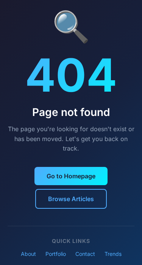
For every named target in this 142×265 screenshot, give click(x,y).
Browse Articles (71, 199)
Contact (85, 254)
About (28, 254)
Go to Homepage (71, 176)
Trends (113, 254)
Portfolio (55, 254)
